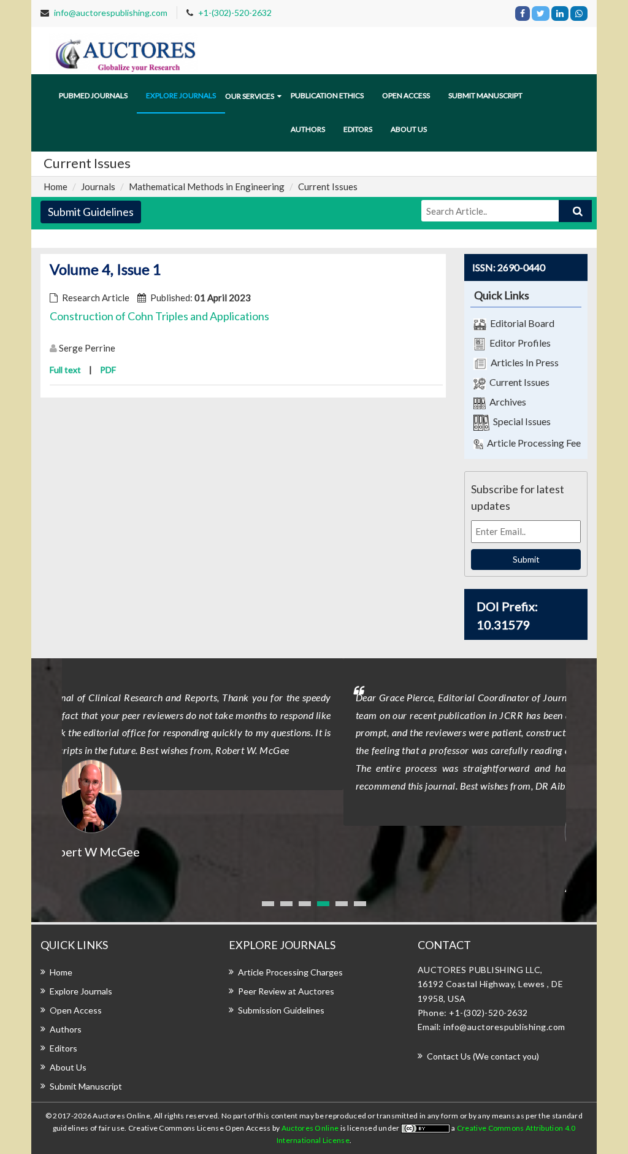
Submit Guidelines (91, 211)
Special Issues (520, 421)
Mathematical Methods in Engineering (207, 186)
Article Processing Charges (290, 972)
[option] (314, 777)
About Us (68, 1067)
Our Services (249, 96)
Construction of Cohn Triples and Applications (159, 316)
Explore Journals (81, 991)
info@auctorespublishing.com (110, 12)
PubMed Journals (93, 95)
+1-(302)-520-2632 (235, 12)
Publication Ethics (327, 95)
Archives (506, 401)
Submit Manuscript (485, 95)
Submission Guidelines (281, 1010)
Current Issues (518, 382)
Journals (98, 186)
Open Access (406, 95)
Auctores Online (310, 1128)
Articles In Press (523, 362)
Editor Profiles (518, 342)
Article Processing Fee (532, 442)
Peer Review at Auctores (286, 991)
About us (409, 129)
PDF (108, 369)
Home (55, 186)
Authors (308, 129)
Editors (357, 129)
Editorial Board (520, 323)
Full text (65, 369)
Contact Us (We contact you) (483, 1056)
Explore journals (181, 95)
